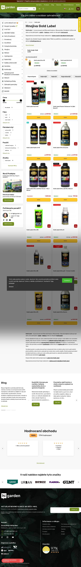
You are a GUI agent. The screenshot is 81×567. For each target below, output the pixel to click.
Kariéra (78, 5)
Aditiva (8, 150)
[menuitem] (12, 23)
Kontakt (63, 534)
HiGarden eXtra (46, 524)
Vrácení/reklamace (68, 5)
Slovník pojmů (46, 534)
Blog (52, 5)
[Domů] (26, 22)
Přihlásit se (74, 509)
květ (7, 117)
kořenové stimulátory (11, 148)
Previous (29, 400)
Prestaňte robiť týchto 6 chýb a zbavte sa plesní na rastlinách (63, 384)
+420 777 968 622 (15, 216)
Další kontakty (8, 224)
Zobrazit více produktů (52, 70)
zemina (8, 132)
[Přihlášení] (71, 9)
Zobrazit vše (4, 406)
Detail (38, 117)
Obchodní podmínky (66, 526)
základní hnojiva (10, 145)
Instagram (8, 537)
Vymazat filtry (12, 165)
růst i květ (9, 119)
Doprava (58, 5)
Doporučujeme (32, 76)
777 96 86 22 (9, 534)
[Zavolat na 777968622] (44, 8)
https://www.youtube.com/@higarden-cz (13, 537)
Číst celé (36, 404)
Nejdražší (54, 76)
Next (76, 400)
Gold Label (9, 160)
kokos (7, 135)
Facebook (2, 537)
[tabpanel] (42, 394)
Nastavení (11, 286)
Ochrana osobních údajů (48, 529)
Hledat (34, 8)
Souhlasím (67, 280)
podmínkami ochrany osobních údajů (27, 509)
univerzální (9, 130)
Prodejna (46, 5)
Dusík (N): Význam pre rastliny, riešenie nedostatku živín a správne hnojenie (40, 385)
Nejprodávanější (65, 76)
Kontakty (39, 5)
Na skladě (8, 107)
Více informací (8, 200)
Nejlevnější (44, 76)
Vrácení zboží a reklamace (49, 526)
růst (7, 115)
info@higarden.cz (16, 213)
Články (62, 531)
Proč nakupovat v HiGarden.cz (68, 524)
